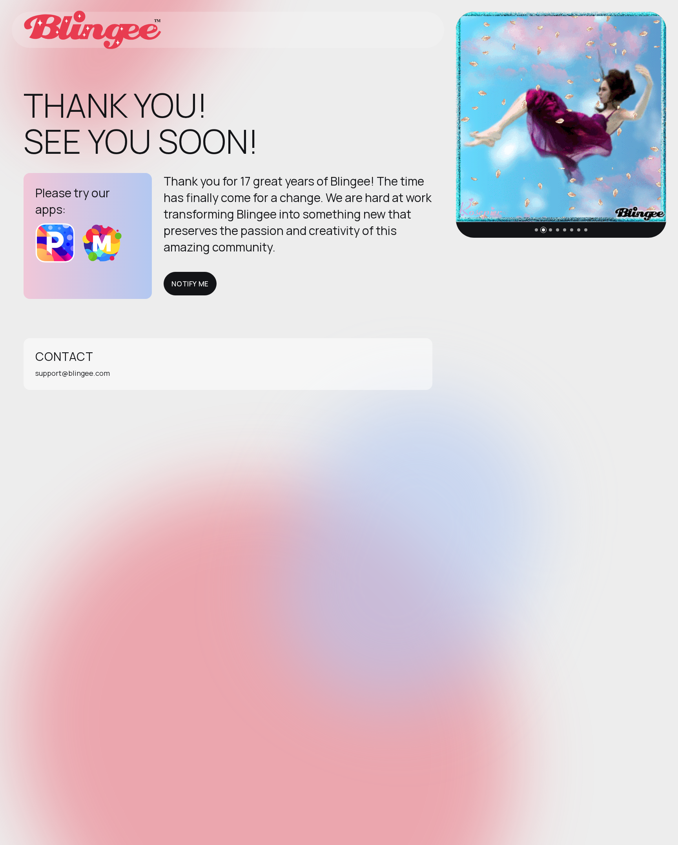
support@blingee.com (72, 373)
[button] (536, 229)
